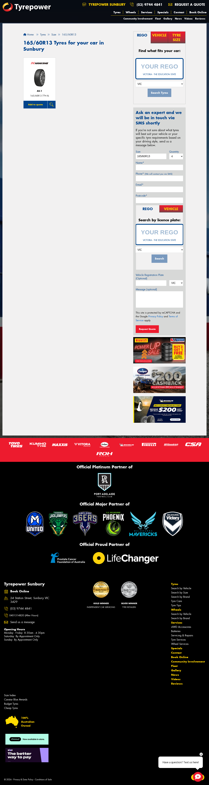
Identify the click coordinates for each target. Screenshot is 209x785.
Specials (163, 12)
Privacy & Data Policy (23, 779)
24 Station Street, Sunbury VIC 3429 (29, 600)
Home (30, 34)
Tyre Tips (176, 605)
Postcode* (141, 195)
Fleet (158, 18)
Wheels (131, 12)
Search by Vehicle (181, 588)
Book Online (198, 12)
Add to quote (35, 104)
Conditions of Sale (43, 779)
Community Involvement (138, 18)
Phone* (154, 173)
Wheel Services (179, 644)
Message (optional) (146, 289)
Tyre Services (178, 639)
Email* (139, 184)
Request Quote (147, 329)
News (178, 18)
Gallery (167, 18)
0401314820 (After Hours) (23, 615)
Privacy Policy (155, 316)
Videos (188, 18)
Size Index (10, 695)
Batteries (175, 631)
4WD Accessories (181, 627)
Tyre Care (176, 601)
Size (138, 151)
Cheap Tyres (11, 708)
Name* (140, 163)
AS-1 (39, 91)
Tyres (117, 12)
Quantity (174, 151)
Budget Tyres (11, 704)
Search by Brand (180, 597)
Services (146, 12)
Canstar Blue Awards (15, 699)
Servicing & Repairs (182, 635)
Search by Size (179, 592)
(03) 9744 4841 (149, 4)
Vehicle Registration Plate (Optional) (150, 276)
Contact (179, 12)
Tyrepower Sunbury (107, 4)
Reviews (200, 18)
